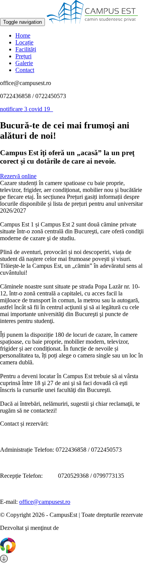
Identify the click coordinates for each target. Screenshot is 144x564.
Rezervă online (18, 176)
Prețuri (23, 56)
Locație (24, 42)
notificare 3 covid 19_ (26, 109)
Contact (24, 70)
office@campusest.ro (44, 501)
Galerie (24, 63)
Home (22, 35)
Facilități (25, 49)
